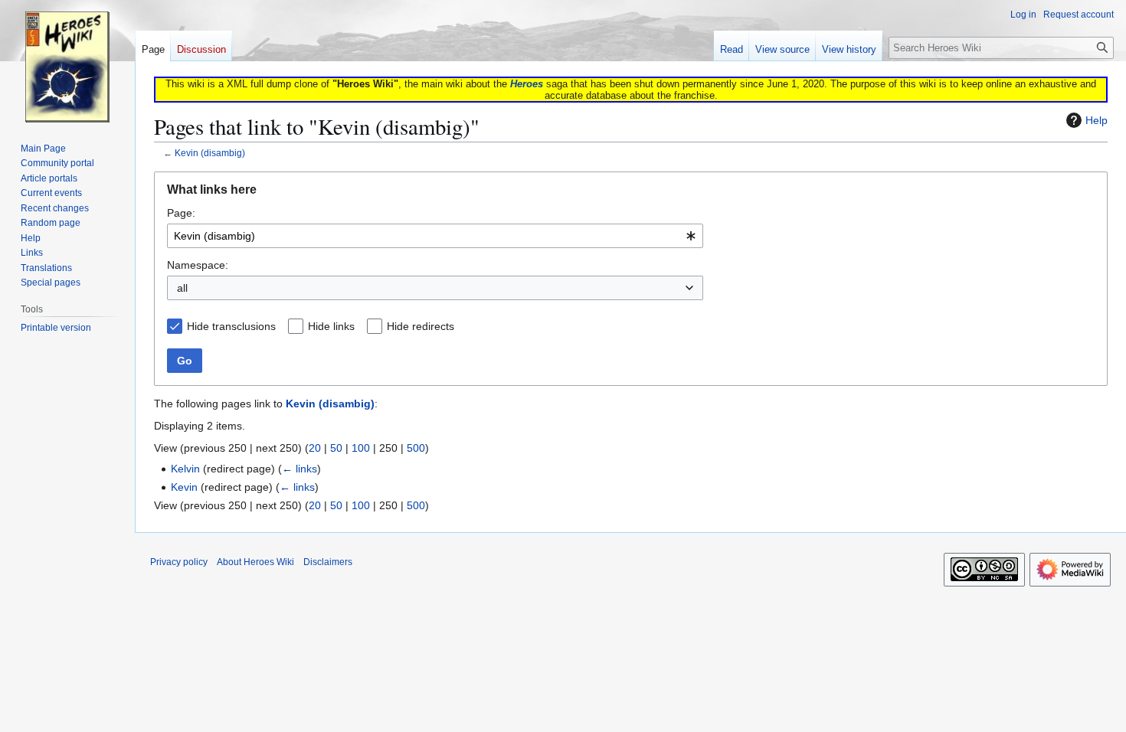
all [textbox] (182, 288)
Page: (181, 213)
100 (361, 448)
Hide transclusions (231, 326)
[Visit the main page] (67, 61)
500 (416, 448)
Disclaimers (327, 562)
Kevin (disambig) (210, 153)
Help (1096, 120)
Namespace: (197, 265)
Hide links (331, 326)
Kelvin (185, 468)
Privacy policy (179, 562)
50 (336, 448)
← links (299, 468)
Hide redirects (420, 326)
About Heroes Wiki (255, 562)
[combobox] (435, 236)
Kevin (184, 487)
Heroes (526, 84)
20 (315, 448)
